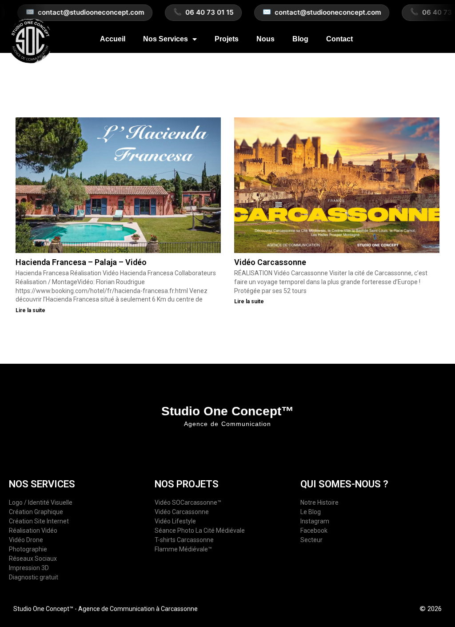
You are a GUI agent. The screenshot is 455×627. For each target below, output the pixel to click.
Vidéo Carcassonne (270, 262)
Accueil (112, 39)
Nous (265, 39)
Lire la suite (30, 310)
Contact (339, 39)
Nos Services (165, 39)
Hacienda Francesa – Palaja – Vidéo (81, 262)
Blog (300, 39)
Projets (227, 39)
